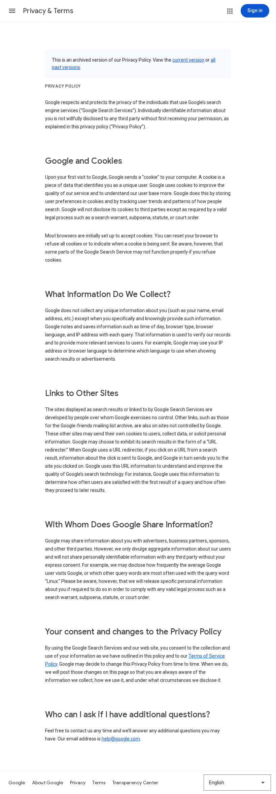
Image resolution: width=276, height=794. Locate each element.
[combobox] (237, 782)
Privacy (78, 783)
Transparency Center (135, 783)
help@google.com (121, 738)
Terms (98, 783)
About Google (47, 783)
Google (16, 783)
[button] (12, 11)
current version (188, 60)
